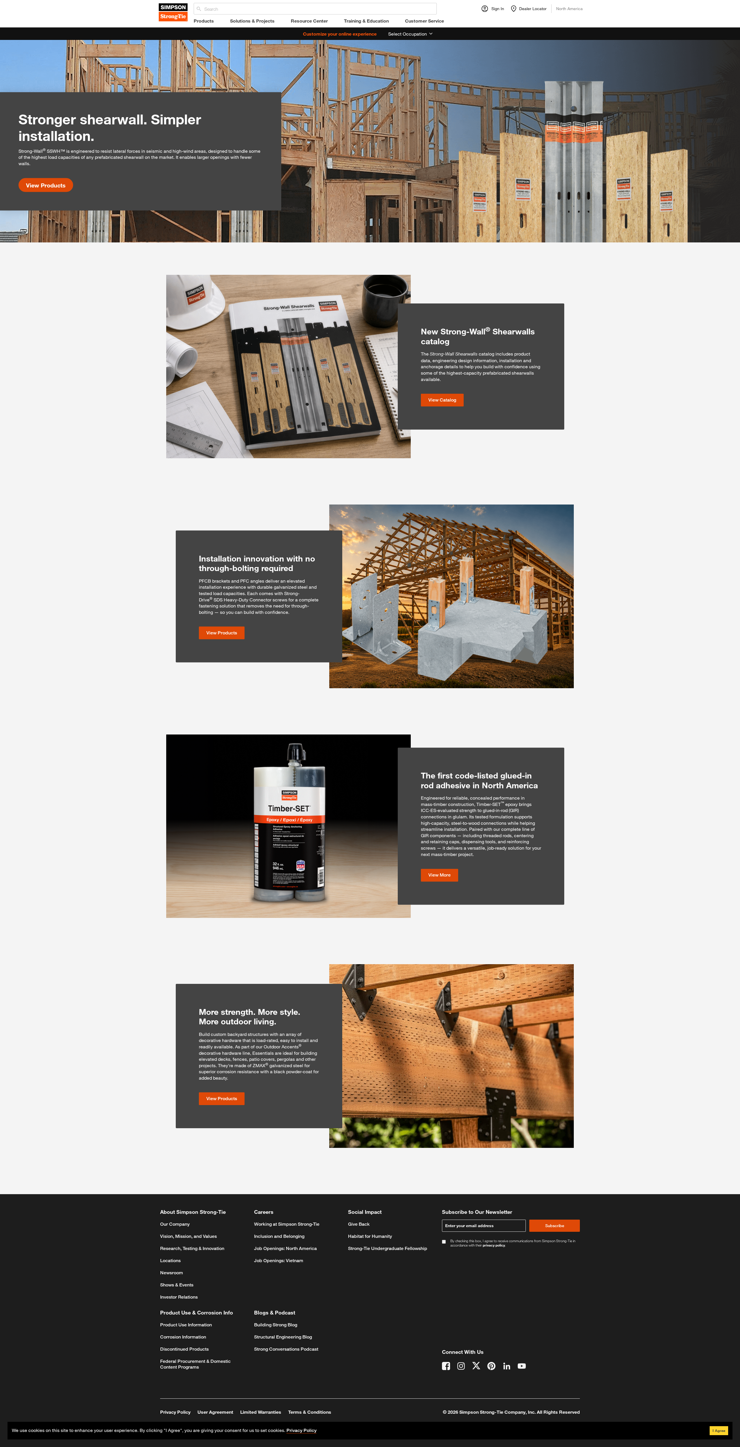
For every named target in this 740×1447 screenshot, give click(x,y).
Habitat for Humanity (370, 1236)
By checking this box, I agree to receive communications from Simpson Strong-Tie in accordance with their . (512, 1243)
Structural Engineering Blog (283, 1337)
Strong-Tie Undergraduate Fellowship (387, 1248)
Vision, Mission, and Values (188, 1236)
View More (439, 875)
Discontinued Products (184, 1349)
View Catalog (442, 400)
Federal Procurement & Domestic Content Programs (195, 1364)
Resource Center (309, 20)
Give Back (359, 1224)
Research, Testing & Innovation (192, 1248)
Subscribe (554, 1225)
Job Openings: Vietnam (278, 1260)
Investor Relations (179, 1297)
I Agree (719, 1430)
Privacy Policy (175, 1412)
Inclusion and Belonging (279, 1236)
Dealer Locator (533, 8)
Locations (170, 1260)
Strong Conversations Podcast (286, 1349)
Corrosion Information (183, 1337)
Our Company (175, 1224)
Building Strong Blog (275, 1325)
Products (204, 20)
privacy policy (494, 1245)
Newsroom (171, 1272)
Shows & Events (176, 1285)
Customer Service (424, 20)
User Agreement (215, 1412)
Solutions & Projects (252, 20)
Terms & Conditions (309, 1412)
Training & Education (366, 20)
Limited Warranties (260, 1412)
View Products (46, 184)
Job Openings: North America (285, 1248)
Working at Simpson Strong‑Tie (286, 1224)
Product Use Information (186, 1325)
